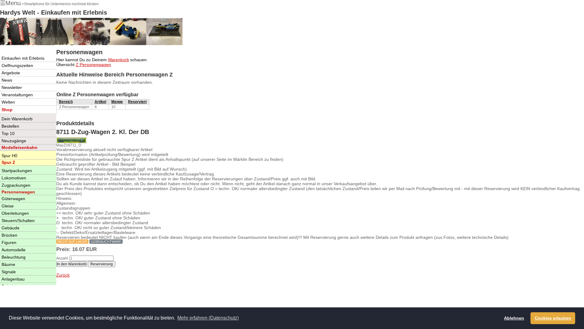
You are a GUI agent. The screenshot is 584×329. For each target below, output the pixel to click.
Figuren (9, 242)
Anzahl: (62, 258)
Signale (9, 271)
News (7, 80)
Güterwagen (13, 198)
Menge (117, 102)
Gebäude (10, 227)
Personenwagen (18, 191)
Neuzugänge (14, 140)
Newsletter (12, 87)
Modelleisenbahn (19, 147)
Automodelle (14, 249)
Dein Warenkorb (17, 118)
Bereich (66, 102)
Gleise (8, 205)
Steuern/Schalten (18, 220)
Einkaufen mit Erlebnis (23, 58)
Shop (7, 109)
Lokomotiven (14, 177)
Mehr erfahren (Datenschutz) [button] (208, 317)
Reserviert (137, 102)
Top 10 (8, 133)
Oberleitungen (15, 213)
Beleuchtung (14, 257)
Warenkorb (118, 59)
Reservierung (101, 264)
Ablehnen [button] (514, 318)
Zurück (63, 275)
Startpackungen (17, 170)
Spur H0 (9, 155)
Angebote (11, 72)
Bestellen (10, 126)
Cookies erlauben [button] (553, 318)
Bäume (8, 264)
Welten (8, 102)
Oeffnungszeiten (17, 65)
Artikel (100, 102)
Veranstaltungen (17, 94)
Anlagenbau (13, 279)
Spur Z (8, 162)
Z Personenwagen (93, 64)
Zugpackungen (16, 185)
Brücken (9, 235)
